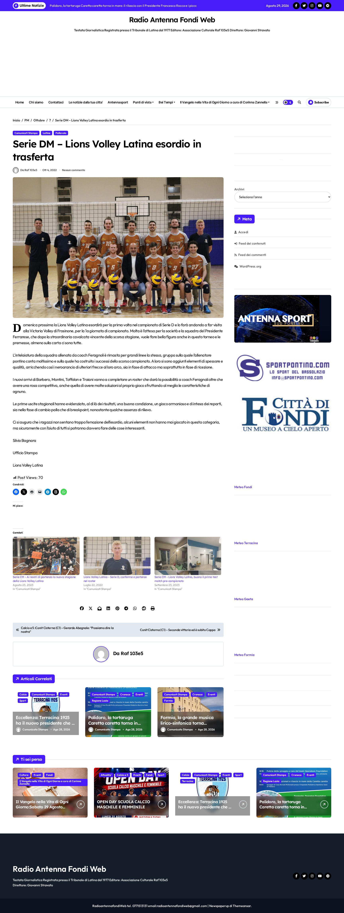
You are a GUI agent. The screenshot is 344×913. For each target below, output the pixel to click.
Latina (46, 133)
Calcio (23, 694)
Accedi (243, 232)
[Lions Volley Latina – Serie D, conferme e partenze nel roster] (117, 556)
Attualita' (106, 774)
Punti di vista (142, 102)
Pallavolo (61, 133)
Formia (168, 700)
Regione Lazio (100, 700)
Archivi (239, 189)
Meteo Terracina (246, 543)
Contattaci (56, 102)
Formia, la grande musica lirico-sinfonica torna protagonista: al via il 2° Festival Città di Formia (186, 726)
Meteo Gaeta (243, 599)
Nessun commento (73, 170)
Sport (23, 700)
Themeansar (242, 906)
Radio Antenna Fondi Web (172, 19)
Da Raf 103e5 (28, 170)
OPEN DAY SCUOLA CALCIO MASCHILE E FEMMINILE (123, 804)
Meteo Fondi (243, 487)
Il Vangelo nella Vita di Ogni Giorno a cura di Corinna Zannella (223, 102)
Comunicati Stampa (26, 133)
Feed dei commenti (252, 255)
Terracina (187, 781)
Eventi (63, 694)
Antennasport (118, 102)
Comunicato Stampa (35, 729)
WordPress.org (250, 266)
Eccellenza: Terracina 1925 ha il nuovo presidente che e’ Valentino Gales (45, 723)
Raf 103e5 (132, 653)
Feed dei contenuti (252, 243)
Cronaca (125, 694)
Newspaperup (219, 906)
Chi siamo (36, 102)
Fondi (49, 774)
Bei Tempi (166, 102)
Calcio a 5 (122, 774)
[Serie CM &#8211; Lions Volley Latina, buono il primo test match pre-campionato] (187, 556)
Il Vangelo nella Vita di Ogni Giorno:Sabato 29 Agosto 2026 (42, 807)
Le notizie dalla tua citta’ (86, 102)
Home (19, 102)
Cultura (24, 774)
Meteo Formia (244, 655)
